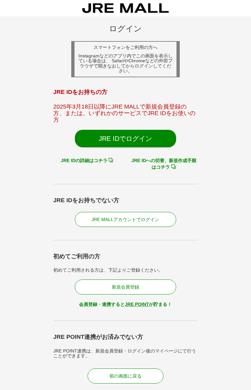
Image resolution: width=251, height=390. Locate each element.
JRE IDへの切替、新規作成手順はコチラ (163, 164)
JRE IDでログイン (125, 138)
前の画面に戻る (125, 376)
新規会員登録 (125, 287)
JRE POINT (137, 304)
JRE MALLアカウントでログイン (125, 219)
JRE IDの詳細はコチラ (84, 160)
